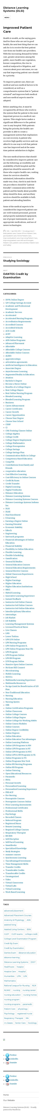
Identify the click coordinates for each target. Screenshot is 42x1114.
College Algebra (12, 434)
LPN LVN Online (12, 639)
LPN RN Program (12, 658)
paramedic (27, 1004)
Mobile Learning (12, 674)
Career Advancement (14, 406)
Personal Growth (13, 783)
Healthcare (9, 967)
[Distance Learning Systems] (21, 1039)
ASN (29, 920)
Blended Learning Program (17, 399)
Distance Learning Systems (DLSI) (15, 9)
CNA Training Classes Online (18, 431)
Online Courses (12, 727)
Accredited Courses (14, 325)
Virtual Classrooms (14, 883)
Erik (8, 231)
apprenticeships (13, 359)
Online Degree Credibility (17, 730)
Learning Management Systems (19, 624)
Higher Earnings (13, 580)
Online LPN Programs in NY (17, 748)
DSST (33, 962)
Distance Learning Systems (17, 496)
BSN (29, 929)
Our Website (9, 1100)
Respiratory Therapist (15, 833)
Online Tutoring (12, 770)
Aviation (9, 378)
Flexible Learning (13, 552)
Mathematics (10, 981)
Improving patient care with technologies (18, 240)
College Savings (12, 449)
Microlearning (12, 671)
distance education (27, 953)
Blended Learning (13, 396)
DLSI (7, 508)
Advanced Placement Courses (17, 915)
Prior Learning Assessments (18, 805)
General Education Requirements (20, 568)
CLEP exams (17, 934)
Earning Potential (13, 524)
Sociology (32, 1023)
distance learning (12, 957)
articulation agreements (16, 362)
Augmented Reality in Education (19, 374)
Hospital (22, 971)
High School (11, 577)
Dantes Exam (10, 953)
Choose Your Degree (14, 418)
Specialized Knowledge (16, 848)
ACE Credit (10, 331)
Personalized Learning (15, 786)
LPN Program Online (14, 655)
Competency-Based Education (18, 459)
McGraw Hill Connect (15, 667)
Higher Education (13, 583)
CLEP (6, 934)
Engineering (11, 533)
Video (8, 879)
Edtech (8, 530)
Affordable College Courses (17, 349)
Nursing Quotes (12, 702)
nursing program (11, 1000)
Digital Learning (12, 487)
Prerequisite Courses (15, 798)
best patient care (9, 233)
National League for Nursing (17, 986)
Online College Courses (16, 714)
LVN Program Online (14, 661)
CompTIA (9, 462)
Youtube (13, 1063)
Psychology (10, 814)
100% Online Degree (14, 300)
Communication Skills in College (20, 455)
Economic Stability (13, 527)
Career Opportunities (15, 415)
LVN (25, 976)
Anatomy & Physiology (14, 920)
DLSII (7, 512)
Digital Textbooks (13, 490)
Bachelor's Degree (13, 381)
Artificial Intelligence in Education (21, 365)
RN (27, 1018)
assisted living (10, 925)
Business (9, 402)
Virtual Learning (12, 889)
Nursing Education (13, 699)
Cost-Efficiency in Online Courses (20, 477)
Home (6, 1095)
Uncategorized (28, 231)
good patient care (10, 236)
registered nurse (24, 1014)
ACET (7, 334)
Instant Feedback (13, 599)
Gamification (11, 558)
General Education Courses (17, 565)
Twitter (13, 1055)
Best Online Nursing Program (18, 393)
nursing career (29, 990)
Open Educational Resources (18, 773)
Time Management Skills (16, 864)
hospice (20, 967)
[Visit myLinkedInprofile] (7, 1059)
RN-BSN (8, 836)
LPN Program (11, 652)
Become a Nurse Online (16, 384)
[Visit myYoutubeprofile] (7, 1063)
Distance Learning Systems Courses (21, 499)
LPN (19, 976)
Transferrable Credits (15, 873)
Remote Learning (13, 826)
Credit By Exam (12, 480)
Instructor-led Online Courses (19, 605)
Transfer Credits (13, 867)
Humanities (9, 976)
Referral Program (13, 820)
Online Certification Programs (19, 708)
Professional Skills (14, 811)
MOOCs (8, 677)
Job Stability (10, 621)
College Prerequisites (15, 446)
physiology (23, 1009)
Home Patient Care (24, 236)
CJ (6, 427)
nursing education (12, 995)
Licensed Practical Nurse (16, 627)
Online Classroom (13, 711)
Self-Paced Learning (14, 842)
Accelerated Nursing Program (18, 318)
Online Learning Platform (17, 742)
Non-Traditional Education (17, 692)
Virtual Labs (10, 886)
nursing (16, 990)
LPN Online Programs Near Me (19, 649)
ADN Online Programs (15, 340)
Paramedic (10, 777)
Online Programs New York (17, 761)
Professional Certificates (16, 808)
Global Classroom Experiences (19, 574)
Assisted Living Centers (14, 929)
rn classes (8, 1023)
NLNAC (7, 990)
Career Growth (12, 412)
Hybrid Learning (12, 593)
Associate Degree (13, 368)
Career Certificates (14, 409)
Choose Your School (14, 421)
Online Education (13, 736)
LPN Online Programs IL (16, 646)
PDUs (7, 780)
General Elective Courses (16, 571)
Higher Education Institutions (19, 586)
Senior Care (20, 1023)
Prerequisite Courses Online (18, 801)
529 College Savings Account (18, 303)
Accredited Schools (14, 328)
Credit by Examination (14, 948)
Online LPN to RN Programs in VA (20, 755)
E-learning (10, 518)
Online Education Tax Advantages (20, 739)
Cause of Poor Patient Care (26, 233)
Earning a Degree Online (16, 521)
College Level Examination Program (20, 939)
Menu (6, 17)
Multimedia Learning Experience (20, 680)
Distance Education (14, 493)
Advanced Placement (14, 343)
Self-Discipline (12, 839)
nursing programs (12, 1004)
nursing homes (30, 995)
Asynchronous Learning (16, 371)
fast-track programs (14, 537)
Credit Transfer (12, 484)
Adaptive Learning (13, 337)
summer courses (13, 854)
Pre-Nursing (11, 795)
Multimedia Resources (15, 683)
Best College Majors (14, 390)
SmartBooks (11, 845)
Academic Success (13, 312)
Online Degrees (12, 733)
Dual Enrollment (12, 515)
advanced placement (13, 911)
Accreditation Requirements (18, 321)
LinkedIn (14, 1059)
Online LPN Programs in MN (18, 745)
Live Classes (11, 630)
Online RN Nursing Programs (18, 764)
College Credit (11, 437)
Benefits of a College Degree (18, 387)
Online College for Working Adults (21, 720)
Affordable (10, 346)
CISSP (8, 424)
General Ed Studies (13, 561)
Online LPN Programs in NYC (18, 752)
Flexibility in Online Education (19, 549)
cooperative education (15, 471)
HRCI (7, 590)
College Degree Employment (18, 440)
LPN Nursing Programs (15, 643)
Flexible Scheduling (14, 555)
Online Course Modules (16, 724)
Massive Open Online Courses (19, 664)
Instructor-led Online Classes (18, 602)
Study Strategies (12, 851)
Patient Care (7, 243)
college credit (31, 934)
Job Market (10, 618)
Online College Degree (15, 717)
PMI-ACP (9, 792)
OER (7, 705)
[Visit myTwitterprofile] (7, 1055)
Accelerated (10, 315)
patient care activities (21, 243)
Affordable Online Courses (17, 353)
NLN (34, 986)
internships (10, 614)
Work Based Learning (15, 892)
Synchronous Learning (15, 858)
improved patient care (11, 238)
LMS (7, 633)
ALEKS (8, 356)
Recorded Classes (13, 817)
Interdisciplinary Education (18, 611)
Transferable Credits (14, 870)
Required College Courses (17, 830)
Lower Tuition (11, 636)
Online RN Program (14, 767)
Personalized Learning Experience (21, 789)
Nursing (9, 695)
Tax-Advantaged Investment (18, 861)
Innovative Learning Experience (20, 596)
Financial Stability (13, 546)
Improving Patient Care (28, 238)
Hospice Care (10, 971)
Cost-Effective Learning (16, 474)
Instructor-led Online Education (19, 608)
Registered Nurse (13, 823)
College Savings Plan (14, 452)
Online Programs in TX (15, 758)
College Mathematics (15, 443)
